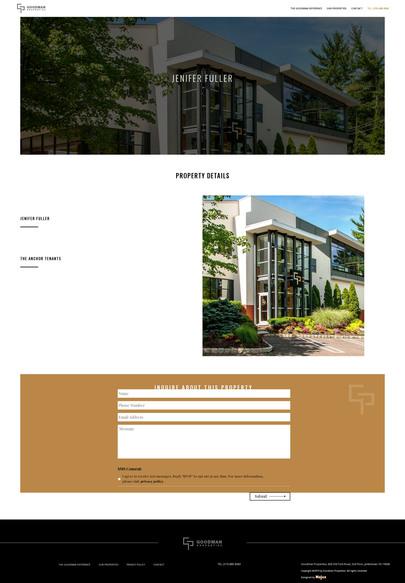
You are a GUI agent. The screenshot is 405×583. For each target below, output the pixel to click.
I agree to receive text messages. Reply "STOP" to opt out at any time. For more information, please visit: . (192, 478)
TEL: (378, 8)
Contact (357, 8)
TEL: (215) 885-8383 (229, 564)
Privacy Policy (136, 564)
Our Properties (337, 8)
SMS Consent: (130, 469)
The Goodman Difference (306, 8)
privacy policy (152, 481)
